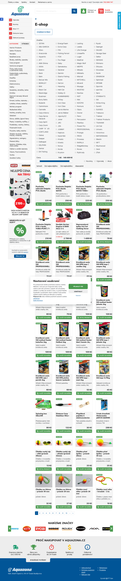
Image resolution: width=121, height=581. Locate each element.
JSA (59, 126)
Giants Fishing (63, 76)
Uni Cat (99, 126)
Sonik (98, 73)
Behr (41, 76)
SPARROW (100, 76)
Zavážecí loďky (15, 158)
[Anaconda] (80, 529)
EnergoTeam (63, 43)
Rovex (79, 149)
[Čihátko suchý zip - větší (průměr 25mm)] (43, 443)
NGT (79, 96)
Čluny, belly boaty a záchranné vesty (16, 69)
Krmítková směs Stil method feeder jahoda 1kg (104, 302)
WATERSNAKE (102, 136)
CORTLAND (43, 132)
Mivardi (80, 83)
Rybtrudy (80, 152)
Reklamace (103, 568)
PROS (79, 136)
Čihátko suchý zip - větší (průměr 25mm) (43, 454)
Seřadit (39, 166)
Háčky (12, 87)
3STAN (41, 43)
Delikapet (42, 142)
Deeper (42, 138)
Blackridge (43, 93)
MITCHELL (81, 80)
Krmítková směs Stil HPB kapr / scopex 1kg (103, 264)
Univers (99, 129)
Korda (60, 149)
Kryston (61, 152)
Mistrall (80, 76)
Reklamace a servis (45, 2)
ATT (40, 60)
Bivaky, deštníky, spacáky (19, 60)
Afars (41, 50)
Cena (38, 158)
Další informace (38, 300)
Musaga (80, 86)
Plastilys (80, 123)
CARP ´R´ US (44, 129)
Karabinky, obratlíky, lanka (19, 90)
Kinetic (60, 139)
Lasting (80, 43)
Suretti (98, 106)
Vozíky (12, 155)
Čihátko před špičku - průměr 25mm (83, 454)
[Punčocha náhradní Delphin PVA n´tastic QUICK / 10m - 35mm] (104, 178)
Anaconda (43, 53)
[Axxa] (94, 529)
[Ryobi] (40, 529)
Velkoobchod (86, 568)
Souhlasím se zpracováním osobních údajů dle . (20, 251)
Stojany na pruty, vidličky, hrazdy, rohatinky (19, 134)
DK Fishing (43, 152)
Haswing (61, 86)
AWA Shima (43, 63)
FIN (59, 50)
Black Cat (42, 90)
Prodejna (102, 570)
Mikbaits (80, 73)
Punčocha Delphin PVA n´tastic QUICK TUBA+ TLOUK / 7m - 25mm (83, 191)
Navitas (80, 93)
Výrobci (25, 44)
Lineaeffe (81, 53)
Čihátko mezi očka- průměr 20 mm (83, 492)
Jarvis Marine (63, 110)
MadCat (80, 60)
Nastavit (78, 295)
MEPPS (80, 67)
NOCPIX (80, 103)
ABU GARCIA (44, 47)
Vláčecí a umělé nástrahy (19, 149)
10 (66, 513)
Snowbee (100, 70)
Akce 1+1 (16, 29)
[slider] (38, 161)
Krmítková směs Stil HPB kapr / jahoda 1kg (103, 340)
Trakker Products (103, 119)
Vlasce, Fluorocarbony (18, 152)
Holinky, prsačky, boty (18, 113)
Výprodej (16, 20)
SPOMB (99, 83)
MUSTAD (80, 90)
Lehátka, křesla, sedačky (18, 103)
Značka (39, 40)
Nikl (78, 100)
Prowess (80, 139)
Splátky (24, 2)
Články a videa (13, 2)
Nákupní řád (85, 575)
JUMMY (61, 129)
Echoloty (13, 81)
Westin (99, 139)
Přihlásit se (20, 256)
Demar (41, 148)
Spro (98, 93)
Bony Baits (43, 100)
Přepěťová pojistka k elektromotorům (83, 416)
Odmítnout (78, 291)
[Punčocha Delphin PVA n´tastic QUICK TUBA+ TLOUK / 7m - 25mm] (84, 178)
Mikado (80, 70)
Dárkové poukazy (18, 38)
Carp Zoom (43, 125)
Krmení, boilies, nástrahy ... (19, 100)
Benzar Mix (43, 80)
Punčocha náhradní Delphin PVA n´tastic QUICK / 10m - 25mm (43, 191)
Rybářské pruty (15, 57)
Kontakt (32, 2)
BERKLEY (42, 83)
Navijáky (13, 54)
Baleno (41, 70)
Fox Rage (61, 60)
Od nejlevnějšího (51, 166)
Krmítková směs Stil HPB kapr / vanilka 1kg (83, 264)
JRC (59, 123)
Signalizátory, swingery (18, 138)
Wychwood (100, 146)
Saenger (99, 47)
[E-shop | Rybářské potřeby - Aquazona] (20, 11)
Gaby (60, 63)
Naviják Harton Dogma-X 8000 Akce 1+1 (62, 227)
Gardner (61, 70)
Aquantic (42, 57)
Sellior (98, 57)
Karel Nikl (61, 136)
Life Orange (81, 50)
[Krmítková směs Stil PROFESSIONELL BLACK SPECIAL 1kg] (104, 216)
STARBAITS (100, 96)
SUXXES (99, 110)
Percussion (81, 119)
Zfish (98, 152)
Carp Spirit (43, 122)
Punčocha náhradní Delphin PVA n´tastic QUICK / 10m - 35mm (103, 191)
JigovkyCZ (62, 116)
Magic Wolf (81, 63)
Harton (61, 83)
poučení (25, 252)
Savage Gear (101, 53)
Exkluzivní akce (18, 33)
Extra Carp (62, 47)
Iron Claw (62, 103)
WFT (98, 143)
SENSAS (99, 60)
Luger (79, 57)
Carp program (15, 63)
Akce (109, 161)
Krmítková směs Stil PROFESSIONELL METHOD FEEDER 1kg (63, 267)
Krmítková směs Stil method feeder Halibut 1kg (63, 340)
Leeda (79, 47)
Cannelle (42, 110)
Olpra (79, 110)
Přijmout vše (78, 286)
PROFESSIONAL (83, 129)
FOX (59, 57)
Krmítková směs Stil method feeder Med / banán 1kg (84, 340)
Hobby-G (61, 93)
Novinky (15, 24)
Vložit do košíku (45, 204)
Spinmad (99, 80)
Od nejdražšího (66, 166)
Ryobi (98, 43)
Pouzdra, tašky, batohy (18, 131)
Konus (60, 146)
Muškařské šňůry (16, 110)
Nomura (80, 106)
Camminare (43, 106)
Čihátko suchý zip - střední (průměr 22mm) (63, 454)
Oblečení (13, 116)
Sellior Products (15, 51)
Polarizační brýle (16, 128)
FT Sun (110, 578)
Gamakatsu (62, 67)
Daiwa (41, 135)
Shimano (99, 63)
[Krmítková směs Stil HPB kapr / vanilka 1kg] (84, 253)
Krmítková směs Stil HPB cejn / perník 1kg (42, 378)
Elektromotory (15, 84)
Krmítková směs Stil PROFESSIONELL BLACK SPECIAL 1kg (103, 229)
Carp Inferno (44, 113)
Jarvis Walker (63, 113)
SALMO (99, 50)
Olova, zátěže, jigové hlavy (19, 119)
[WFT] (27, 529)
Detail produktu (65, 204)
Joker (60, 119)
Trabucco (100, 113)
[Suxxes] (107, 529)
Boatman (42, 96)
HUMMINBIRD (63, 96)
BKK (40, 86)
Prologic (80, 133)
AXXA (41, 67)
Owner (79, 113)
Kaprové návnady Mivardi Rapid (19, 96)
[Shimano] (13, 529)
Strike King (100, 103)
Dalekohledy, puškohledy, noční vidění (19, 74)
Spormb (99, 86)
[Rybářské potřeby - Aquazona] (35, 19)
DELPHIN (42, 145)
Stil (97, 100)
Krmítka (12, 93)
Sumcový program (16, 66)
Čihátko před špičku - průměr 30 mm (103, 454)
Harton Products (16, 48)
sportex (99, 90)
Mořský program (16, 106)
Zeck (98, 149)
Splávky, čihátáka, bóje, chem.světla (18, 145)
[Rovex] (67, 529)
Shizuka (99, 67)
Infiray (60, 100)
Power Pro (81, 126)
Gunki (60, 80)
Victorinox (100, 133)
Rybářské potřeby (38, 560)
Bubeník (42, 103)
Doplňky (13, 78)
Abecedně (79, 166)
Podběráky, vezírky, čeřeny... (20, 125)
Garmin (61, 73)
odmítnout (36, 298)
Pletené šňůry (14, 141)
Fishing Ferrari (63, 53)
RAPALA (80, 143)
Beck (41, 73)
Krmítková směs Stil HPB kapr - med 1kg (83, 378)
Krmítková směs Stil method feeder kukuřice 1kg (43, 340)
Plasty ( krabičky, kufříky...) (19, 122)
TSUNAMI (100, 123)
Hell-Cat (61, 90)
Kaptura (61, 133)
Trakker (99, 116)
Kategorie (14, 44)
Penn (79, 116)
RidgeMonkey (82, 146)
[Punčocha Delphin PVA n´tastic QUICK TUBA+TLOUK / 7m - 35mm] (64, 178)
